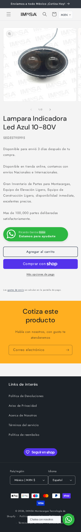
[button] (8, 14)
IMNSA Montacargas (37, 511)
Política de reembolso (24, 435)
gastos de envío (16, 290)
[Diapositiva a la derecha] (50, 109)
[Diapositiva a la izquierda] (31, 109)
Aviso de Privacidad (23, 405)
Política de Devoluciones (26, 396)
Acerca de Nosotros (23, 415)
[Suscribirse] (67, 350)
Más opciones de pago (41, 274)
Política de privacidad (61, 516)
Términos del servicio (24, 425)
